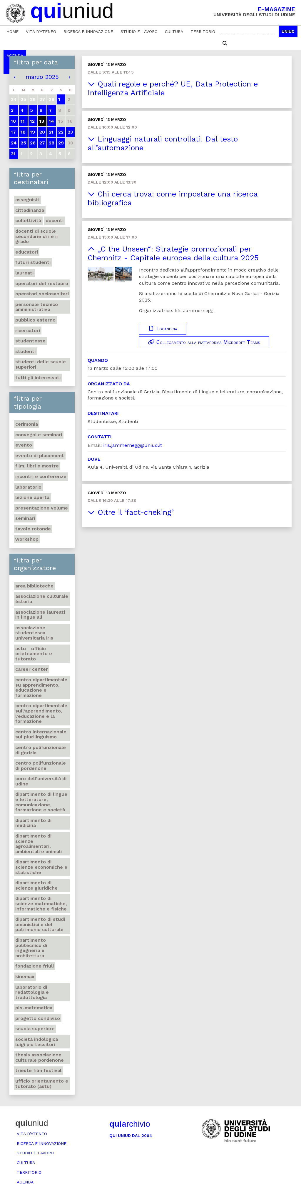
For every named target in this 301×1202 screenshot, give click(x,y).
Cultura (174, 31)
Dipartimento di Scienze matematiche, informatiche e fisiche (41, 903)
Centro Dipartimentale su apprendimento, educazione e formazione (41, 687)
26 (33, 143)
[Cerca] (225, 43)
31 (13, 154)
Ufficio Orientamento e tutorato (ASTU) (41, 1083)
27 (42, 143)
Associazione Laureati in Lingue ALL (40, 614)
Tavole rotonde (33, 529)
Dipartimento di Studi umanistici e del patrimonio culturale (40, 924)
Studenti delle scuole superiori (40, 364)
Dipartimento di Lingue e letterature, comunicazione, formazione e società (41, 802)
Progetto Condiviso (37, 1018)
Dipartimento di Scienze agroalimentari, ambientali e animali (38, 843)
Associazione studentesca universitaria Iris (34, 633)
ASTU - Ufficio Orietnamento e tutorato (33, 654)
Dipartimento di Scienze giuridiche (36, 885)
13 (41, 121)
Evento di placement (39, 455)
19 (32, 132)
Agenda (25, 1182)
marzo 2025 (42, 76)
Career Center (31, 669)
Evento (23, 445)
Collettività (28, 220)
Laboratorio (28, 487)
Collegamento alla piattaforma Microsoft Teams (207, 342)
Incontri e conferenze (40, 476)
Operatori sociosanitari (42, 294)
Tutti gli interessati (38, 377)
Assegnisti (27, 199)
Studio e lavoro (139, 31)
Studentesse (30, 341)
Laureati (24, 273)
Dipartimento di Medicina (33, 823)
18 (23, 132)
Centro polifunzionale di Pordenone (40, 765)
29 (61, 143)
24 (14, 143)
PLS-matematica (33, 1007)
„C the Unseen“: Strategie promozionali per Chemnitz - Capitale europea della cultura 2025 (173, 253)
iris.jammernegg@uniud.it (132, 445)
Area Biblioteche (34, 586)
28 (51, 143)
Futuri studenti (33, 262)
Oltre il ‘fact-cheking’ (134, 512)
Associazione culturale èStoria (41, 598)
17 (13, 132)
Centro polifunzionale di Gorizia (40, 750)
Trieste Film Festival (38, 1070)
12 (32, 121)
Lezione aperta (32, 497)
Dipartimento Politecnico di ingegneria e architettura (31, 947)
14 (51, 121)
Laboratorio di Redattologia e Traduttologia (32, 992)
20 (42, 132)
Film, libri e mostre (37, 466)
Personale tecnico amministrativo (36, 307)
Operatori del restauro (41, 283)
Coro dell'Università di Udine (40, 781)
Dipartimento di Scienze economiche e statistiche (41, 867)
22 (60, 132)
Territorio (202, 31)
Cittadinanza (29, 210)
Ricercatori (27, 330)
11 (23, 121)
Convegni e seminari (38, 434)
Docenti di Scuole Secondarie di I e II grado (36, 236)
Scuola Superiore (35, 1028)
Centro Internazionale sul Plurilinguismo (40, 734)
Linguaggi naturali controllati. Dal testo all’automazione (163, 143)
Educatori (26, 252)
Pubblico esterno (35, 320)
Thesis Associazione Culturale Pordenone (39, 1057)
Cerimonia (26, 424)
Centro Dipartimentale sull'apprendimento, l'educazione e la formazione (41, 713)
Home (12, 31)
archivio (129, 1123)
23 (70, 132)
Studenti (25, 351)
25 (23, 143)
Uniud (288, 31)
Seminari (25, 518)
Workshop (27, 539)
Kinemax (24, 976)
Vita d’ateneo (41, 31)
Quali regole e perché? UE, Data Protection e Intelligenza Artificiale (173, 88)
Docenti (54, 220)
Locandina (166, 329)
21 (51, 132)
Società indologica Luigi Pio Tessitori (36, 1041)
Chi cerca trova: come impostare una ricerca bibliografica (173, 198)
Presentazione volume (41, 508)
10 (13, 121)
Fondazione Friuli (34, 966)
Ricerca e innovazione (88, 31)
